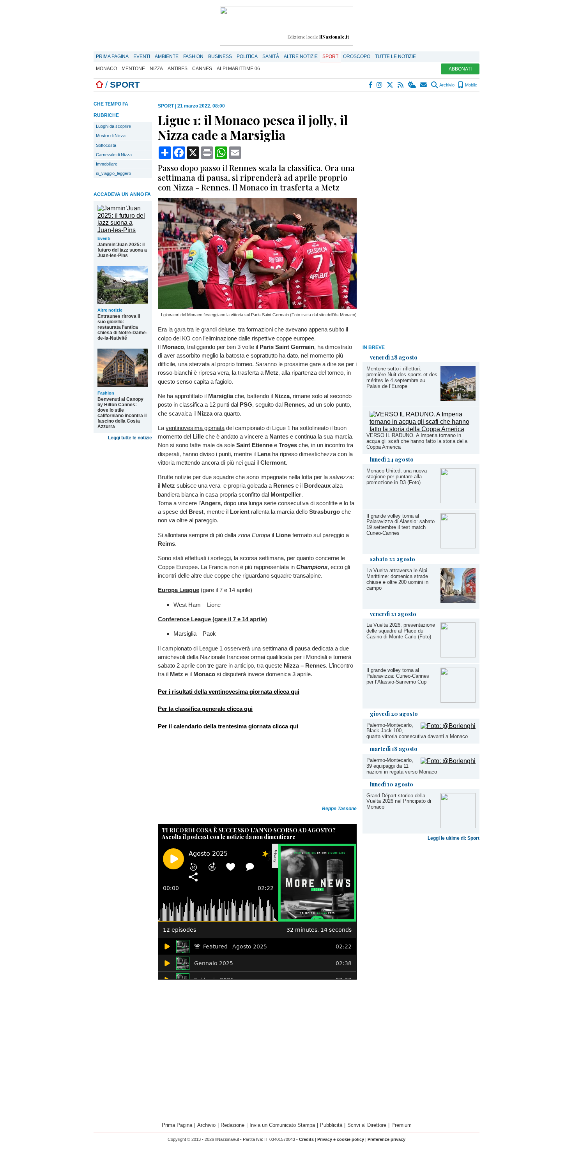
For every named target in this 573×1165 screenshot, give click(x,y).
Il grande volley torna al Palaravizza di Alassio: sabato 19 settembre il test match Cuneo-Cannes (400, 524)
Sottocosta (106, 145)
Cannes (202, 68)
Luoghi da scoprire (113, 126)
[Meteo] (412, 85)
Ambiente (167, 56)
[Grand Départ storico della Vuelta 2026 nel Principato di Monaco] (458, 826)
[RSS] (401, 85)
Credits (306, 1139)
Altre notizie (301, 56)
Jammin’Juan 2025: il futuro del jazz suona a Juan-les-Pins (122, 250)
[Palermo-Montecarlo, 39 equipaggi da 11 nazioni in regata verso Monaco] (448, 761)
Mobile (470, 85)
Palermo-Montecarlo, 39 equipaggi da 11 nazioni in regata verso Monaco (401, 766)
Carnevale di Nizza (114, 154)
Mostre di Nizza (111, 135)
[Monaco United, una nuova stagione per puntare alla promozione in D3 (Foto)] (458, 501)
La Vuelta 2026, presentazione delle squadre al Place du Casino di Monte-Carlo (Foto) (400, 631)
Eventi (141, 56)
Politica (247, 56)
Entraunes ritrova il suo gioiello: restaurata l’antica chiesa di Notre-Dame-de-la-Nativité (122, 327)
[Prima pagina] (99, 85)
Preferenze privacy (386, 1139)
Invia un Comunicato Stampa (282, 1125)
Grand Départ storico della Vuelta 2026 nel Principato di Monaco (398, 801)
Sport (330, 56)
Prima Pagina (112, 56)
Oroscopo (356, 56)
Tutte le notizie (395, 56)
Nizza (156, 68)
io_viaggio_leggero (113, 173)
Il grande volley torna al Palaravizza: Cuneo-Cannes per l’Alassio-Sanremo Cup (397, 676)
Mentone (133, 68)
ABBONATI (460, 69)
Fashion (193, 56)
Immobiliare (106, 164)
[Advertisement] (421, 220)
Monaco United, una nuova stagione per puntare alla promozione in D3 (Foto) (396, 476)
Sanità (270, 56)
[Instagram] (380, 85)
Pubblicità (331, 1125)
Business (220, 56)
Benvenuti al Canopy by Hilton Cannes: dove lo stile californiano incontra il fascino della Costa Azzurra (122, 413)
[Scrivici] (424, 85)
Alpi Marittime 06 (238, 68)
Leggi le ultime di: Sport (453, 838)
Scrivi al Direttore (366, 1125)
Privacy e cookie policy (340, 1139)
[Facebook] (370, 85)
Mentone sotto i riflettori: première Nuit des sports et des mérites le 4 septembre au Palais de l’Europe (401, 377)
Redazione (232, 1125)
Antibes (177, 68)
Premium (401, 1125)
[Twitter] (390, 85)
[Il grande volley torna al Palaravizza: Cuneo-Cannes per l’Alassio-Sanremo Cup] (458, 700)
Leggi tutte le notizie (130, 438)
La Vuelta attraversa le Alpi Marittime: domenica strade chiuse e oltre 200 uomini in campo (397, 579)
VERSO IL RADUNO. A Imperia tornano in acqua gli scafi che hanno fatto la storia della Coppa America (416, 441)
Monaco (106, 68)
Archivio (447, 85)
